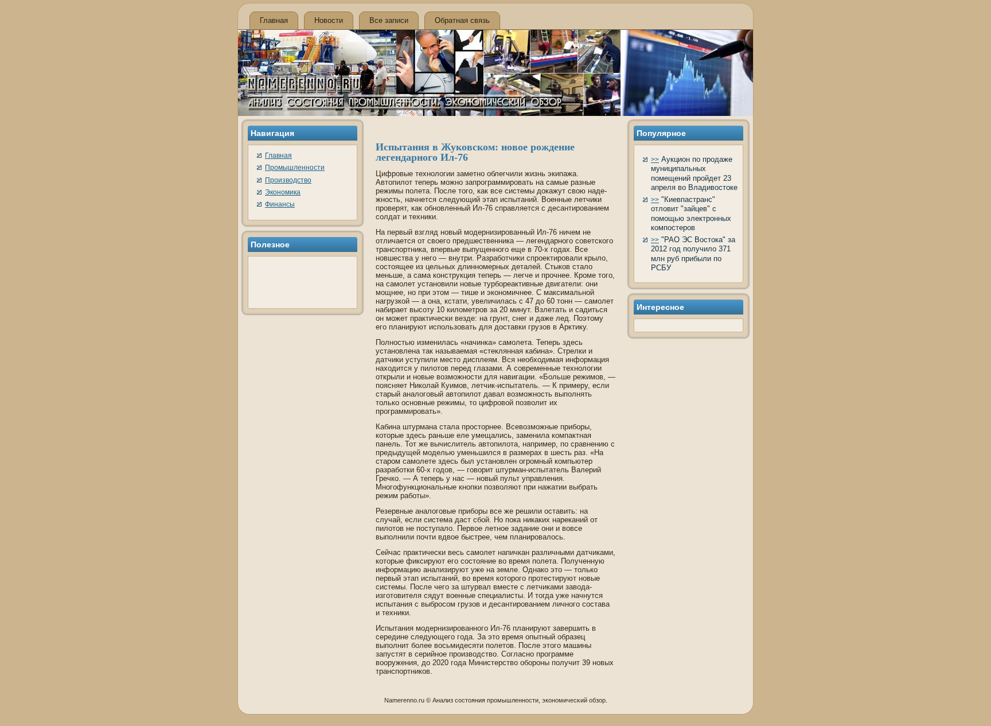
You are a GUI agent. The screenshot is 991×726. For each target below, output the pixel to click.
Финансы (280, 204)
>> (655, 160)
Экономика (283, 192)
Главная (274, 20)
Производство (288, 180)
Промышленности (295, 168)
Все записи (388, 20)
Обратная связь (462, 20)
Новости (328, 20)
